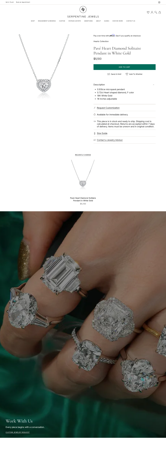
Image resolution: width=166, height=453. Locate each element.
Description (99, 84)
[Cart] (160, 12)
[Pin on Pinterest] (44, 73)
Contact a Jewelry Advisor (110, 140)
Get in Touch (10, 2)
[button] (32, 21)
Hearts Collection (101, 41)
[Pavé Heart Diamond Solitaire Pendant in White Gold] (83, 178)
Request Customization (108, 108)
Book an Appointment (23, 2)
